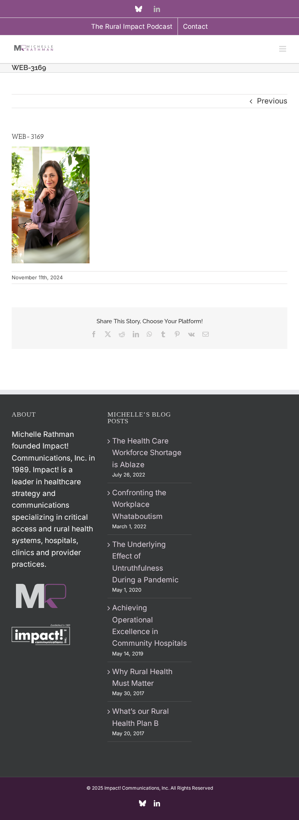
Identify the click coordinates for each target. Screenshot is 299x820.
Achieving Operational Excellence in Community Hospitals (149, 625)
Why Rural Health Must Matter (142, 677)
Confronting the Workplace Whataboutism (139, 504)
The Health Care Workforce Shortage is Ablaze (146, 452)
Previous (272, 100)
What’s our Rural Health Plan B (140, 717)
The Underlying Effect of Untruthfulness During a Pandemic (145, 562)
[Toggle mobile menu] (283, 49)
